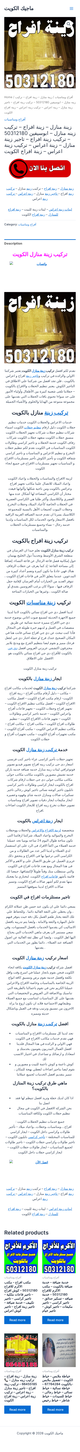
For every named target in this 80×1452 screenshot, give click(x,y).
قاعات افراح (49, 876)
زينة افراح (50, 188)
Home (8, 97)
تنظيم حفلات (32, 427)
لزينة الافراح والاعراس (46, 830)
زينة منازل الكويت (35, 967)
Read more (17, 1320)
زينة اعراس (25, 194)
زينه (29, 188)
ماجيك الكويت (19, 8)
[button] (69, 24)
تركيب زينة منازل (42, 749)
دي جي (12, 648)
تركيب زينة (56, 412)
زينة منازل (67, 188)
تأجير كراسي (36, 1137)
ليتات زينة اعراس (60, 209)
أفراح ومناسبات (64, 97)
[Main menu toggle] (71, 8)
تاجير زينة (51, 194)
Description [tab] (13, 243)
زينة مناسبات (40, 602)
